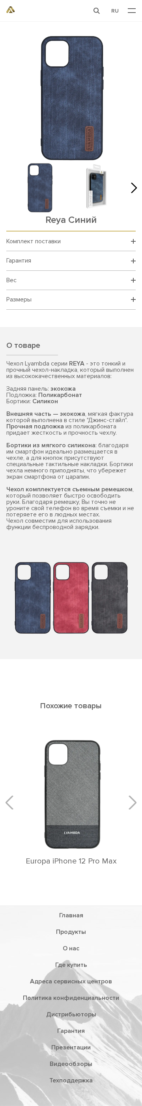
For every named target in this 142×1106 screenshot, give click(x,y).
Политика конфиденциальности (71, 998)
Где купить (71, 965)
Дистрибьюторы (71, 1014)
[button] (97, 11)
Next (131, 187)
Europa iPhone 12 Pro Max (71, 861)
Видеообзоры (71, 1064)
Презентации (71, 1047)
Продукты (71, 932)
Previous (12, 802)
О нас (71, 948)
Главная (71, 915)
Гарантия (71, 1031)
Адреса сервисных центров (71, 981)
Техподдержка (71, 1080)
